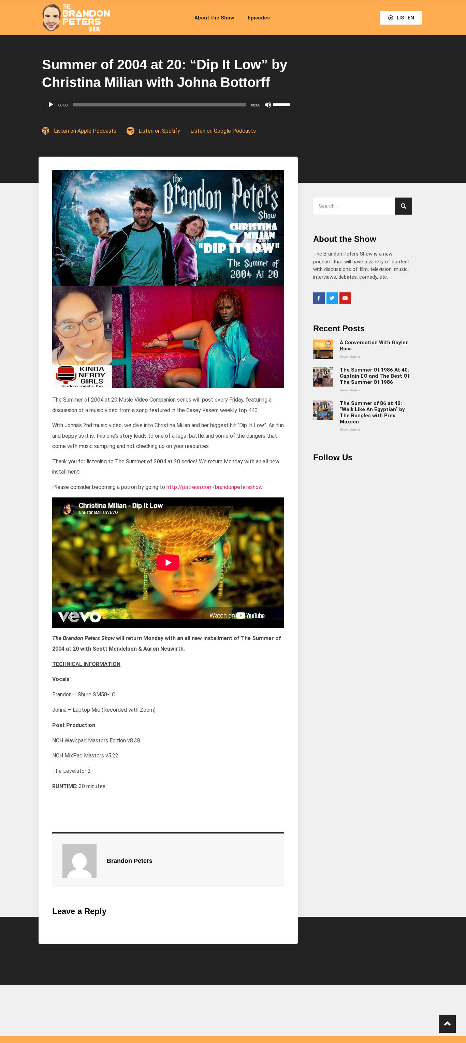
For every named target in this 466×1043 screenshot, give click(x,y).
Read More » (350, 357)
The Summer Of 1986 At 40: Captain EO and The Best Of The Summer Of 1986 (374, 376)
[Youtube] (345, 298)
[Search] (403, 206)
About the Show (214, 18)
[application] (169, 105)
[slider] (282, 104)
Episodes (259, 18)
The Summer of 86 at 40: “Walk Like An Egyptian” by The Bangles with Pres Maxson (372, 412)
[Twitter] (332, 298)
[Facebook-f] (319, 298)
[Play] (50, 104)
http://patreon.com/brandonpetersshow (214, 487)
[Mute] (267, 104)
